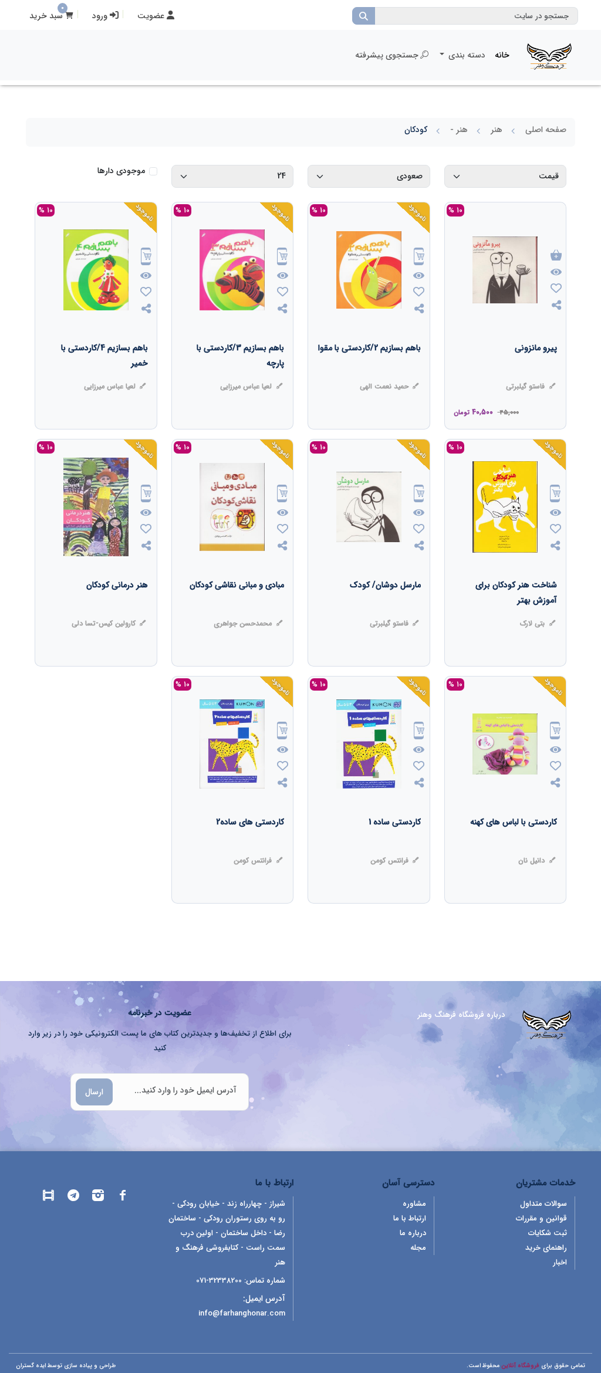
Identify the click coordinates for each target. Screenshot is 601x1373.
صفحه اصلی (545, 129)
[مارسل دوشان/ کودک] (385, 608)
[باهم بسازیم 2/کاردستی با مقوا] (369, 371)
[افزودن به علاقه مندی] (556, 289)
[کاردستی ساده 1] (395, 845)
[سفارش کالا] (419, 258)
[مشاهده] (556, 273)
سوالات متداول (543, 1204)
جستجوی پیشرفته (386, 55)
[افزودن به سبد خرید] (556, 256)
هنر (496, 129)
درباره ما (413, 1233)
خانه (502, 55)
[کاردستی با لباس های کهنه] (513, 845)
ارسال (94, 1091)
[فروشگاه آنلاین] (549, 55)
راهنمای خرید (546, 1248)
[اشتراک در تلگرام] (73, 1197)
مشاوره (414, 1204)
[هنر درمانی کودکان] (117, 608)
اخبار (560, 1262)
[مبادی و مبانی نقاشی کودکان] (237, 608)
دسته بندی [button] (465, 55)
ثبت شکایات (547, 1233)
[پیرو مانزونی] (536, 371)
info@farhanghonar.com (241, 1313)
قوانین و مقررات (541, 1218)
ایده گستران (31, 1365)
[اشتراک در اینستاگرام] (98, 1197)
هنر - (459, 129)
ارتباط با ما (409, 1218)
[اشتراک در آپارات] (48, 1197)
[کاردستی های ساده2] (250, 845)
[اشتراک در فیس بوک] (122, 1197)
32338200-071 (219, 1280)
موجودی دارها (121, 171)
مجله (418, 1248)
